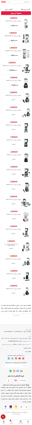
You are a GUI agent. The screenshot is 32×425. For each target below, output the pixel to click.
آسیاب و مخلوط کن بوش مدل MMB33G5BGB (11, 244)
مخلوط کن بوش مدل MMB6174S (14, 170)
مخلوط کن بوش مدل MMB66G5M (13, 21)
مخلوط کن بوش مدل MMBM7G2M (13, 51)
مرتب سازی (8, 9)
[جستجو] (8, 2)
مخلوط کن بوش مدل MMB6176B (13, 274)
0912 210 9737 (27, 332)
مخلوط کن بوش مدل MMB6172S (14, 140)
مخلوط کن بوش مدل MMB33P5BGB (13, 36)
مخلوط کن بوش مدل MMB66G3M (13, 259)
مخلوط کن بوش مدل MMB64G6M (13, 110)
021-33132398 (18, 332)
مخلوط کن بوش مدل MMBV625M (13, 199)
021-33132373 (8, 332)
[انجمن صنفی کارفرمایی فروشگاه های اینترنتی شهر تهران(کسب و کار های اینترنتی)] (5, 407)
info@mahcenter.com (14, 341)
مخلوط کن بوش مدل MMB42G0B (13, 80)
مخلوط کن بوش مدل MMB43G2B (13, 289)
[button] (24, 9)
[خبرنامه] (3, 365)
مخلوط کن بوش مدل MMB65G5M (13, 95)
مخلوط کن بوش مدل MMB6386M (13, 229)
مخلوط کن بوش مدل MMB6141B (14, 155)
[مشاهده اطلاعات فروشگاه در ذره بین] (11, 407)
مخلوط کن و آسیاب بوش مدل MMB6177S (12, 65)
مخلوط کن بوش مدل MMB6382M (13, 125)
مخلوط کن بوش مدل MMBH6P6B (13, 184)
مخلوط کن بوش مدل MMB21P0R (14, 214)
